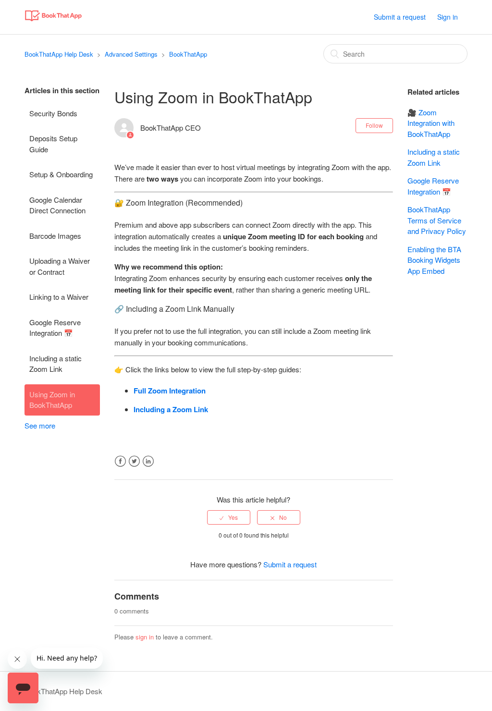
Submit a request (400, 17)
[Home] (53, 21)
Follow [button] (374, 125)
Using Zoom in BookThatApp (52, 399)
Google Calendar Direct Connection (57, 205)
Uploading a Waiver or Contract (59, 266)
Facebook (120, 461)
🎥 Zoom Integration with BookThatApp (431, 123)
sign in (144, 636)
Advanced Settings (131, 54)
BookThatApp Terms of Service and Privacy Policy (436, 220)
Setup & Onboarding (61, 174)
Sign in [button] (447, 17)
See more (40, 425)
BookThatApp (188, 54)
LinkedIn (148, 461)
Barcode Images (55, 236)
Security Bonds (53, 113)
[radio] (228, 517)
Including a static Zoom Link (55, 363)
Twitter (134, 461)
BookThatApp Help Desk (59, 54)
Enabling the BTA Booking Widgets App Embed (434, 260)
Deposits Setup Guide (53, 143)
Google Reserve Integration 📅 (55, 327)
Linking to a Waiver (58, 297)
